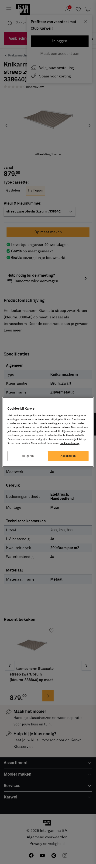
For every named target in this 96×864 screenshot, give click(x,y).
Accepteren (68, 456)
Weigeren (28, 456)
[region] (47, 432)
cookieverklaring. (70, 443)
